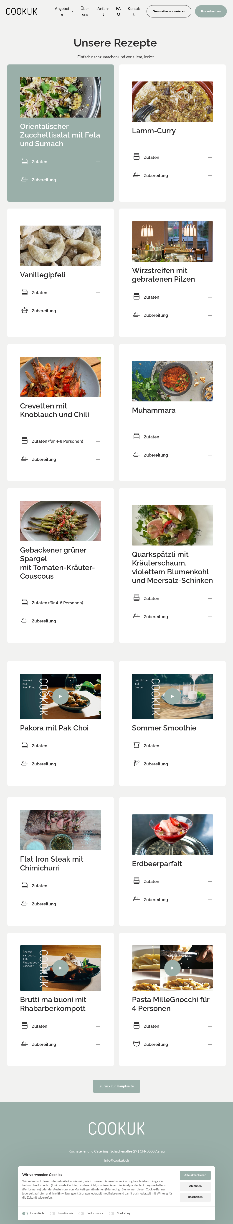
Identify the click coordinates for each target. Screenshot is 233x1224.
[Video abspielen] (60, 696)
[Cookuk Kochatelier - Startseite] (21, 11)
